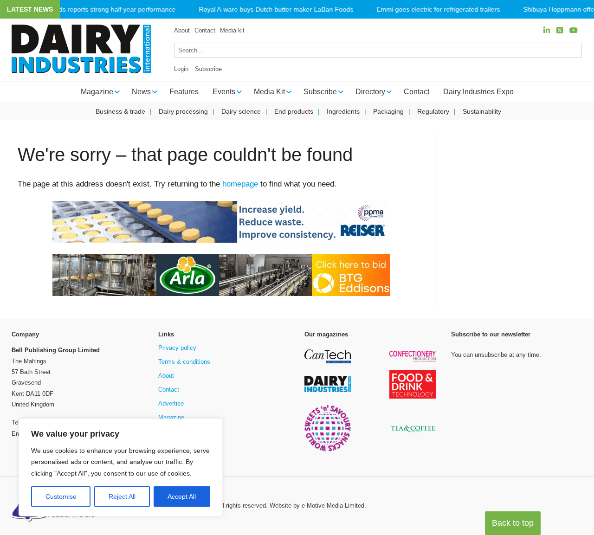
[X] (559, 30)
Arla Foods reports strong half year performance (104, 9)
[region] (121, 468)
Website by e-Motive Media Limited (317, 505)
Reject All (122, 496)
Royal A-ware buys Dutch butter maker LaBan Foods (276, 9)
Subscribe (208, 68)
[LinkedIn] (546, 30)
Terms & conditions (184, 361)
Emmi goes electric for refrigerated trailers (438, 9)
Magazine (171, 417)
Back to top (513, 523)
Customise (61, 496)
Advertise (171, 403)
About (182, 30)
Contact (204, 30)
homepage (240, 184)
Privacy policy (177, 347)
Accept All (182, 496)
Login (181, 68)
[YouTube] (573, 30)
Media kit (232, 30)
